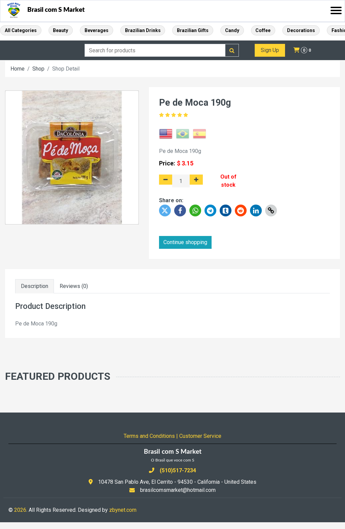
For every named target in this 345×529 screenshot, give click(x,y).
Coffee (263, 30)
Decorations (301, 30)
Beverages (96, 30)
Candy (232, 30)
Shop (38, 68)
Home (17, 68)
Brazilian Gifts (193, 30)
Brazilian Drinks (143, 30)
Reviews (74, 286)
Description (34, 286)
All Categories (21, 30)
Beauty (60, 30)
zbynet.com (122, 510)
